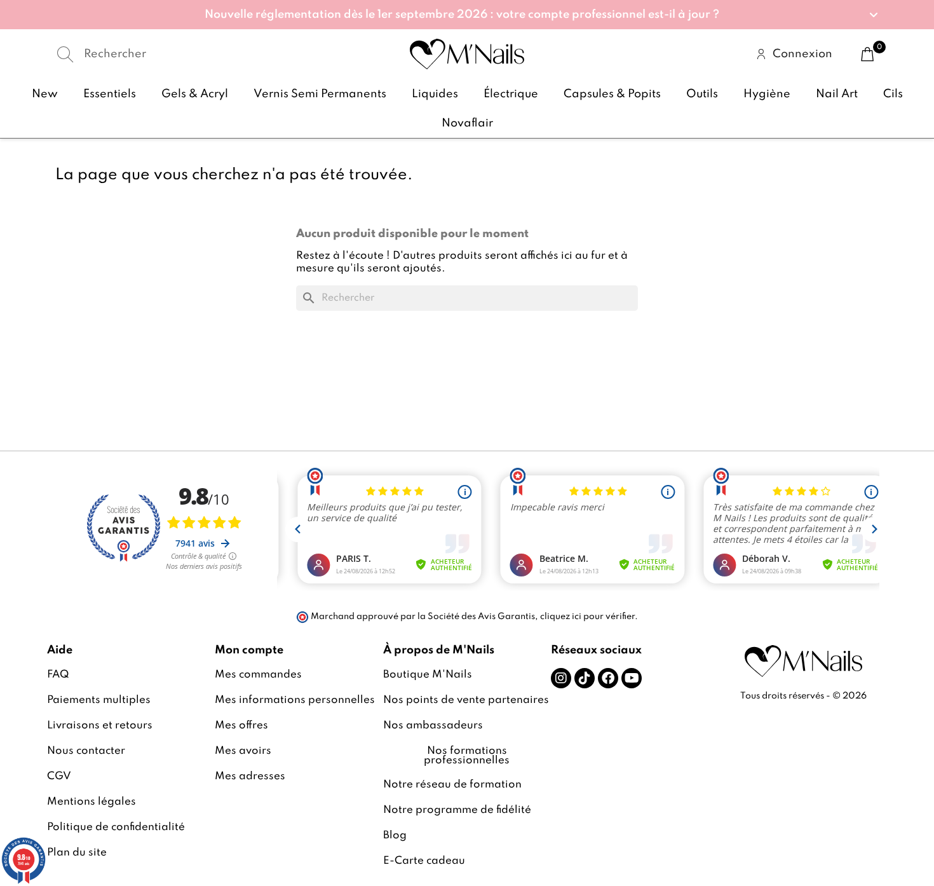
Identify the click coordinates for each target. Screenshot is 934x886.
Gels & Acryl (194, 94)
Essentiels (109, 94)
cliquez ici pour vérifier (587, 616)
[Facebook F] (608, 678)
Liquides (435, 94)
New (45, 94)
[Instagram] (561, 678)
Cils (893, 94)
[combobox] (187, 55)
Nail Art (837, 94)
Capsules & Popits (612, 94)
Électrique (511, 94)
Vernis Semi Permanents (320, 94)
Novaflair (467, 123)
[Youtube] (631, 678)
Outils (702, 94)
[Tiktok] (584, 678)
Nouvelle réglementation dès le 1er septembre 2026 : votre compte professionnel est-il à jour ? (462, 14)
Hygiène (766, 94)
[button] (467, 14)
